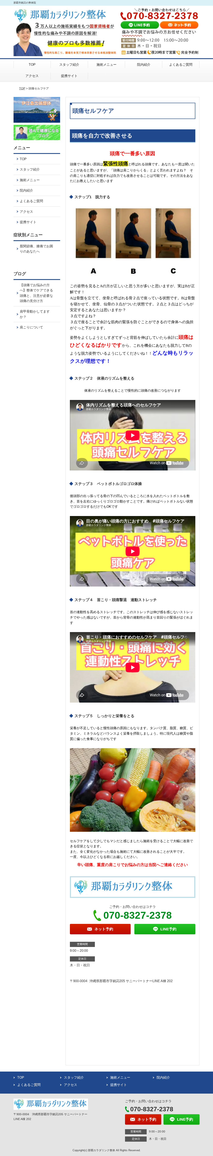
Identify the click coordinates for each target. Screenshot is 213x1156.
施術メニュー (106, 64)
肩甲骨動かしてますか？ (35, 314)
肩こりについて (31, 327)
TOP (32, 64)
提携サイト (69, 76)
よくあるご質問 (180, 64)
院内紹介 (143, 64)
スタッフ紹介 (69, 64)
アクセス (32, 76)
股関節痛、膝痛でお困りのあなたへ (36, 248)
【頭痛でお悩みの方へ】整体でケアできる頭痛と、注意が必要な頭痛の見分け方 (36, 293)
